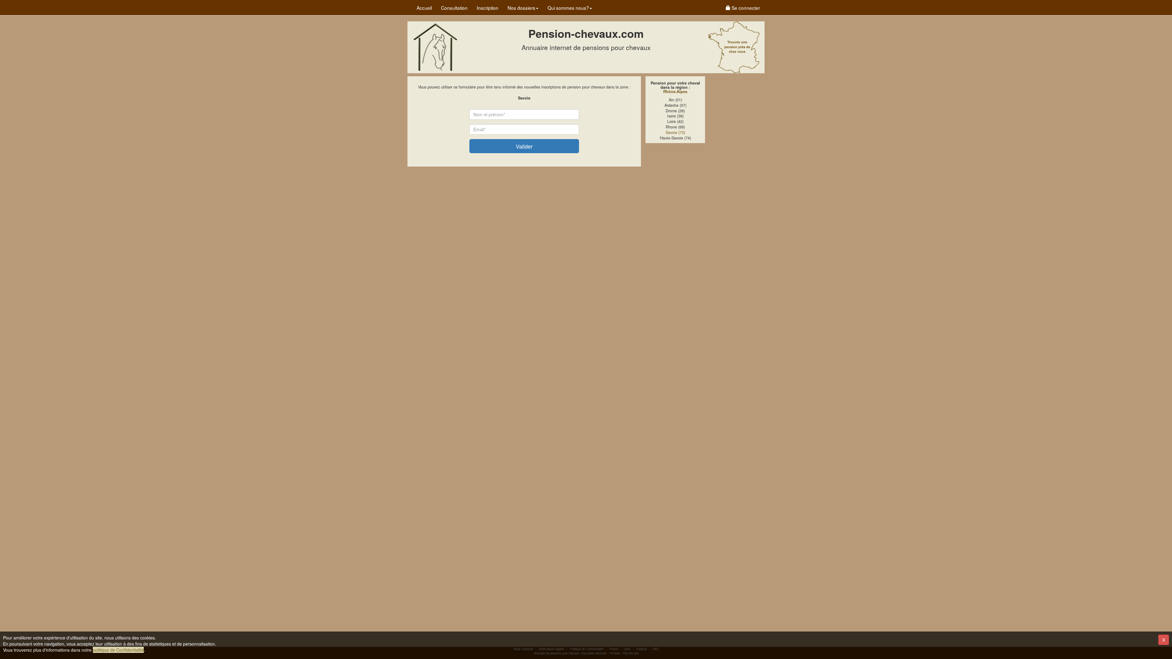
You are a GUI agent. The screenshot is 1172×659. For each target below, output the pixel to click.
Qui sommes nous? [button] (568, 7)
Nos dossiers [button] (521, 7)
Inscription (487, 7)
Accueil (424, 7)
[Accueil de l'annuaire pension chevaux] (435, 47)
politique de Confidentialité (118, 650)
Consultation (454, 7)
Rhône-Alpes (675, 91)
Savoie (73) (675, 132)
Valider (524, 146)
